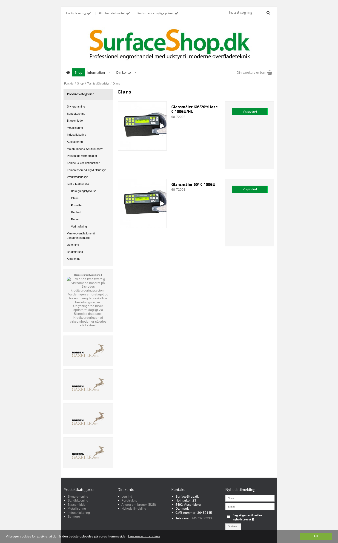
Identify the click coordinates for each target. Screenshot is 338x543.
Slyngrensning (76, 106)
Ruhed (75, 219)
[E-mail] (250, 506)
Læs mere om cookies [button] (144, 536)
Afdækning (73, 258)
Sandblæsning (76, 113)
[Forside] (67, 72)
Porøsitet (76, 205)
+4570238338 (202, 518)
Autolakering (75, 141)
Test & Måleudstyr (78, 184)
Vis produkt (250, 111)
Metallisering (75, 127)
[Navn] (250, 497)
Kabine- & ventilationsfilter (83, 163)
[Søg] (268, 13)
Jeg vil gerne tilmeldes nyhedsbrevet (253, 517)
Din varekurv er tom (252, 72)
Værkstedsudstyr (77, 177)
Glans (74, 198)
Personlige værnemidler (82, 156)
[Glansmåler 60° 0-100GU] (142, 203)
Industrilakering (76, 134)
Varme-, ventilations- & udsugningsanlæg (81, 235)
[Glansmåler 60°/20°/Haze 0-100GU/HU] (142, 126)
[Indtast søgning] (249, 12)
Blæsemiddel (75, 120)
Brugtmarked (75, 252)
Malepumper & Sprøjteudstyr (85, 149)
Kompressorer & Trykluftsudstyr (86, 170)
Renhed (76, 212)
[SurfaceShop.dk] (169, 44)
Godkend (233, 526)
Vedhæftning (79, 226)
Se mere (74, 516)
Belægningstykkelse (83, 191)
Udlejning (73, 244)
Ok (316, 536)
